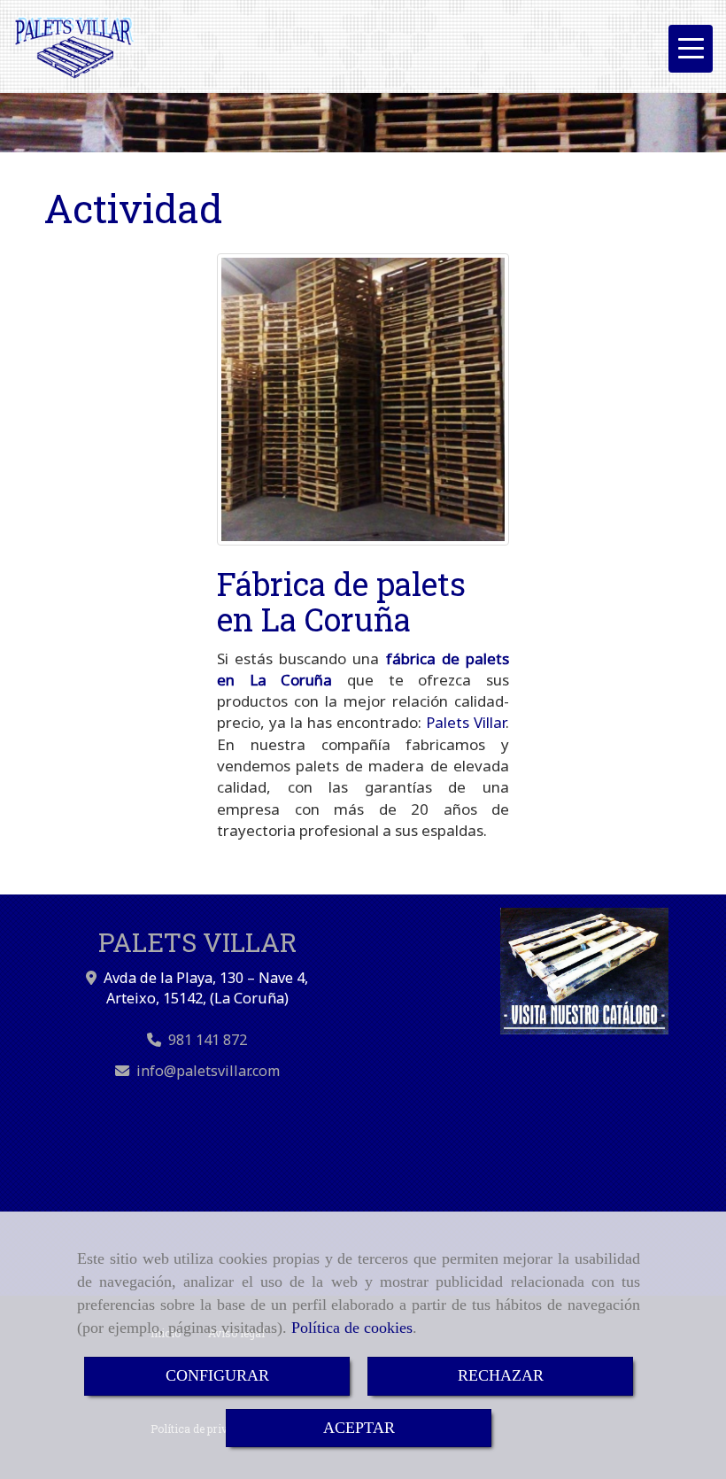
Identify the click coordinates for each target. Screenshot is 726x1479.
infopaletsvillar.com (208, 1070)
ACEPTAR (359, 1427)
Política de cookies (352, 1327)
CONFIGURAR (217, 1375)
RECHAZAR (501, 1375)
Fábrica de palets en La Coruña (341, 601)
